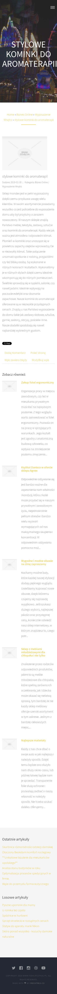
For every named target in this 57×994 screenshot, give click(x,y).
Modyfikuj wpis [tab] (40, 360)
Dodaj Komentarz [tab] (15, 353)
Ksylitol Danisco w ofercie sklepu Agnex (36, 468)
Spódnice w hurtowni (14, 915)
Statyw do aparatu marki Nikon (20, 926)
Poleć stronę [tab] (38, 353)
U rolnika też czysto (13, 910)
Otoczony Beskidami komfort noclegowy (26, 852)
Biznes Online (25, 114)
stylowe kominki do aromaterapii (33, 120)
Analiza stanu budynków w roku (21, 868)
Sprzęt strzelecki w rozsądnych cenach (25, 921)
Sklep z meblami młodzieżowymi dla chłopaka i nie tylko (33, 652)
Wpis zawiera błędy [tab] (16, 360)
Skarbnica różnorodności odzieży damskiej (27, 847)
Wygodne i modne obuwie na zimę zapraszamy (37, 562)
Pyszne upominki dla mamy (18, 905)
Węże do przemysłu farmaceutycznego (25, 884)
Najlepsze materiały (33, 740)
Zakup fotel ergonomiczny (37, 382)
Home (10, 114)
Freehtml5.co (37, 983)
